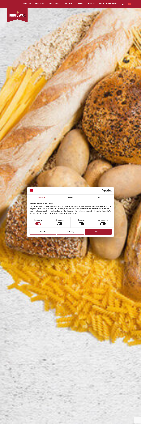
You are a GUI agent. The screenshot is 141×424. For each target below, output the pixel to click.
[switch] (59, 223)
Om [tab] (99, 197)
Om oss (80, 4)
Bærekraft (69, 4)
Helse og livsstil (55, 4)
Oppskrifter (39, 4)
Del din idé (91, 4)
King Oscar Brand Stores (108, 4)
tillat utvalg (70, 232)
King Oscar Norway (129, 4)
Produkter (27, 4)
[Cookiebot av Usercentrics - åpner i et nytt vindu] (103, 190)
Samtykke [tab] (41, 197)
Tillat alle (98, 232)
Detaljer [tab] (70, 197)
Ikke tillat (43, 232)
